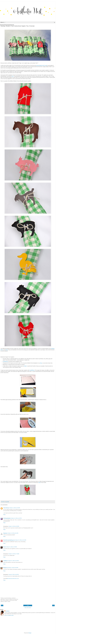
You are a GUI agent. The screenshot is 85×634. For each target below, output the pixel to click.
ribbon (25, 366)
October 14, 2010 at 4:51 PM (16, 518)
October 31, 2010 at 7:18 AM (13, 553)
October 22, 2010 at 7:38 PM (11, 546)
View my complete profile (8, 615)
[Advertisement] (28, 3)
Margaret (5, 567)
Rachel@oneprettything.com (9, 540)
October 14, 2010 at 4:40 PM (14, 507)
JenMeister (5, 560)
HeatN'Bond (5, 361)
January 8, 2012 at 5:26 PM (13, 574)
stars (39, 482)
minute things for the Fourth (41, 65)
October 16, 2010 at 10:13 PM (20, 540)
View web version (28, 607)
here (13, 76)
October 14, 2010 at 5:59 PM (13, 526)
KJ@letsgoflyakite (7, 518)
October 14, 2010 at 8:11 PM (13, 533)
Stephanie (5, 533)
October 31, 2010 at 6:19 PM (13, 560)
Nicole (4, 546)
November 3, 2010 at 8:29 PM (12, 567)
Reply (4, 514)
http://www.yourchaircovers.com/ (13, 578)
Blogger (30, 632)
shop (7, 349)
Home (28, 605)
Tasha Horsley (6, 507)
